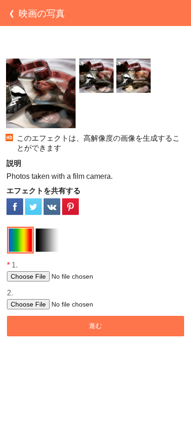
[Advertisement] (95, 42)
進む (95, 325)
